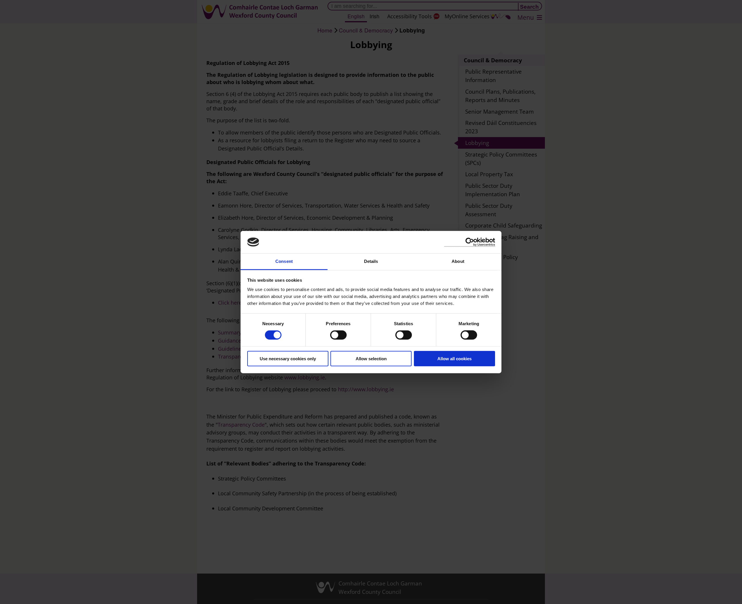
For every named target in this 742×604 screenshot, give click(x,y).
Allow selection (371, 358)
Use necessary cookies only (288, 358)
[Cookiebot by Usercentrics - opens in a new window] (469, 242)
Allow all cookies (454, 358)
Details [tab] (371, 261)
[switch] (338, 335)
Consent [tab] (284, 261)
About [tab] (458, 261)
